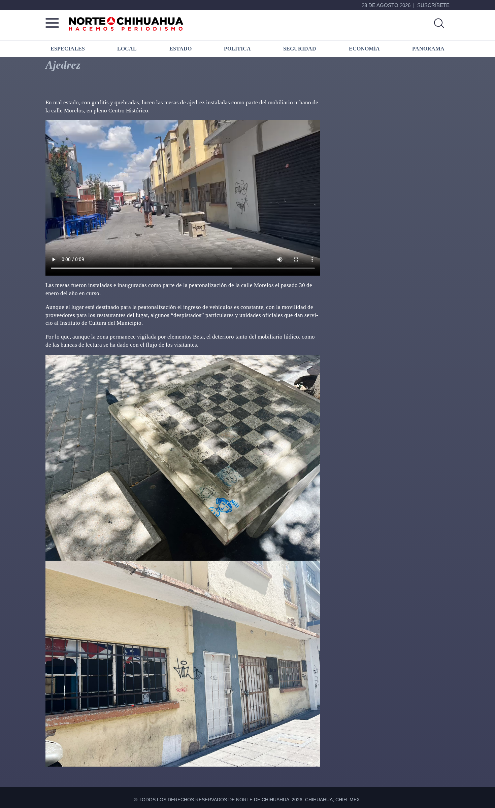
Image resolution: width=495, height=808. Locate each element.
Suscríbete (433, 5)
